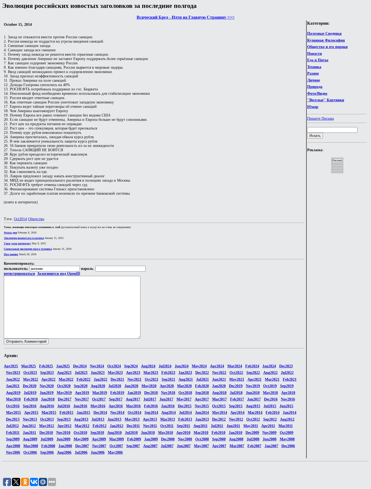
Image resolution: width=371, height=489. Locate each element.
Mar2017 (219, 399)
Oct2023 (30, 373)
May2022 (30, 379)
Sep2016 (29, 406)
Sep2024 (131, 366)
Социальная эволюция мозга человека (28, 248)
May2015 (13, 413)
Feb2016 (151, 406)
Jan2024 (269, 366)
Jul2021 (202, 379)
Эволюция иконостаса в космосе (24, 237)
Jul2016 (63, 406)
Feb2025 (46, 366)
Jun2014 (202, 413)
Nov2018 (168, 393)
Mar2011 (285, 426)
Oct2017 (99, 399)
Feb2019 (117, 393)
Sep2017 (115, 399)
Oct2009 (286, 433)
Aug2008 (236, 439)
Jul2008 (253, 439)
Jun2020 (131, 386)
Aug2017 (133, 399)
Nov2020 (47, 386)
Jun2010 (148, 433)
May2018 (270, 393)
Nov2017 (82, 399)
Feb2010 (218, 433)
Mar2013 (167, 419)
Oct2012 (253, 419)
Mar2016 (133, 406)
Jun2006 (98, 452)
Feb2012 (99, 426)
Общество (36, 219)
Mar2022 (66, 379)
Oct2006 (30, 452)
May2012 (46, 426)
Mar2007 (236, 446)
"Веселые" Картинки (325, 100)
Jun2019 (47, 393)
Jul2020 (114, 386)
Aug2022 (270, 373)
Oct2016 (13, 406)
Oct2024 (114, 366)
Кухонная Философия (326, 40)
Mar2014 (255, 413)
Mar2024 (234, 366)
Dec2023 (286, 366)
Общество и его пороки (327, 47)
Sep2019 (287, 386)
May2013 (132, 419)
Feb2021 (290, 379)
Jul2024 (165, 366)
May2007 (201, 446)
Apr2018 (288, 393)
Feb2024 (252, 366)
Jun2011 (233, 426)
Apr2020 (167, 386)
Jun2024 (181, 366)
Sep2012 (270, 419)
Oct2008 (202, 439)
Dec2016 (271, 399)
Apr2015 (31, 413)
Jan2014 (289, 413)
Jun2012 (29, 426)
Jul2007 (167, 446)
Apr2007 (219, 446)
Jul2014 (185, 413)
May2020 (149, 386)
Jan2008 (65, 446)
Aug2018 (219, 393)
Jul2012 (12, 426)
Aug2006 (64, 452)
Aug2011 (200, 426)
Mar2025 (28, 366)
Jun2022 (13, 379)
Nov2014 (117, 413)
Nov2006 (13, 452)
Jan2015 (83, 413)
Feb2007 (254, 446)
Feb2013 (185, 419)
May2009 (81, 439)
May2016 (97, 406)
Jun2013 (114, 419)
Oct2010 (80, 433)
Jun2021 (219, 379)
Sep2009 (13, 439)
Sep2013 (64, 419)
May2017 (184, 399)
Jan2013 (202, 419)
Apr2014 (237, 413)
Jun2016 (80, 406)
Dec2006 (288, 446)
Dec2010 (46, 433)
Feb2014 (272, 413)
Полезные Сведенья (324, 33)
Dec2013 (13, 419)
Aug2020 (98, 386)
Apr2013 (150, 419)
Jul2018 (236, 393)
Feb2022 (83, 379)
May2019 (64, 393)
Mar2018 (13, 399)
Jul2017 (149, 399)
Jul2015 (269, 406)
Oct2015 (219, 406)
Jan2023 (185, 373)
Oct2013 (47, 419)
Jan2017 (254, 399)
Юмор (312, 107)
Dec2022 (202, 373)
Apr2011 (268, 426)
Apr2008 (13, 446)
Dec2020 (29, 386)
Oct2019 (270, 386)
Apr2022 (48, 379)
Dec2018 (151, 393)
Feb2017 (237, 399)
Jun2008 (269, 439)
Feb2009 (134, 439)
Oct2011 (167, 426)
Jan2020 (219, 386)
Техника (314, 67)
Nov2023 (13, 373)
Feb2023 (168, 373)
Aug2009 (30, 439)
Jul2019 (30, 393)
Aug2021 (185, 379)
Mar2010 (201, 433)
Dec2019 (236, 386)
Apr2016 (116, 406)
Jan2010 (235, 433)
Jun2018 (253, 393)
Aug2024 (148, 366)
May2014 (219, 413)
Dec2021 (117, 379)
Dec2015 (184, 406)
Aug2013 (81, 419)
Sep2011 (183, 426)
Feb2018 (31, 399)
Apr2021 (254, 379)
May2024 (199, 366)
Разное (313, 73)
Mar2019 (99, 393)
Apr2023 (133, 373)
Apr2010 (183, 433)
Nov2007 (99, 446)
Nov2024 (97, 366)
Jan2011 (29, 433)
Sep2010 (97, 433)
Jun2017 (166, 399)
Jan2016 (168, 406)
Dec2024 (80, 366)
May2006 (115, 452)
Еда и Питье (317, 60)
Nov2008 (185, 439)
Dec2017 (64, 399)
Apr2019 (82, 393)
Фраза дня (10, 232)
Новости (314, 54)
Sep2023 (47, 373)
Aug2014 (168, 413)
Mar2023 (150, 373)
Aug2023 (64, 373)
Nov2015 (202, 406)
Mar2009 (116, 439)
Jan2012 (116, 426)
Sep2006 (47, 452)
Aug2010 (114, 433)
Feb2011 (13, 433)
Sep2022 (253, 373)
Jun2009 (63, 439)
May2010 (165, 433)
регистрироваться (19, 274)
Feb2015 (66, 413)
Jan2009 (151, 439)
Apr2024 (217, 366)
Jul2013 (98, 419)
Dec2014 (100, 413)
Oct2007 (116, 446)
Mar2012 (82, 426)
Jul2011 (217, 426)
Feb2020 (202, 386)
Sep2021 (168, 379)
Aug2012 (287, 419)
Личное (313, 80)
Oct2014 (20, 219)
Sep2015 (236, 406)
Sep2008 (219, 439)
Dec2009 (252, 433)
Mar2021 (272, 379)
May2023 (115, 373)
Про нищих (11, 254)
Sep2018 (202, 393)
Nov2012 (236, 419)
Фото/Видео (317, 94)
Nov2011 (150, 426)
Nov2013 (30, 419)
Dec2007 (82, 446)
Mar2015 (49, 413)
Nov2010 (63, 433)
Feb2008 (48, 446)
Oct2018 (185, 393)
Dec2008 (168, 439)
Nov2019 (253, 386)
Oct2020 (64, 386)
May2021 (236, 379)
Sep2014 (151, 413)
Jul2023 (81, 373)
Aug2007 (150, 446)
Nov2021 (134, 379)
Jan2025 (63, 366)
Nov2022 (219, 373)
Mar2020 (184, 386)
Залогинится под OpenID (58, 274)
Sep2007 (133, 446)
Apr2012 (64, 426)
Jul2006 (81, 452)
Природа (314, 87)
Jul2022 (287, 373)
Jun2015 (286, 406)
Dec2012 (219, 419)
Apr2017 (202, 399)
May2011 (250, 426)
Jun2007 (184, 446)
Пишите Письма (320, 118)
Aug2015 (253, 406)
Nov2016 (288, 399)
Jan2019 (134, 393)
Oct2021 (151, 379)
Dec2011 (133, 426)
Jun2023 (98, 373)
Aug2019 (13, 393)
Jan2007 (271, 446)
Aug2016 (47, 406)
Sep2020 (80, 386)
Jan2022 (100, 379)
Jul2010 (131, 433)
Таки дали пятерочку (17, 243)
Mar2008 (30, 446)
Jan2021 (13, 386)
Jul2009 (46, 439)
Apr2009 (99, 439)
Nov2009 (269, 433)
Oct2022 (236, 373)
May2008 (287, 439)
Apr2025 (11, 366)
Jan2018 (48, 399)
